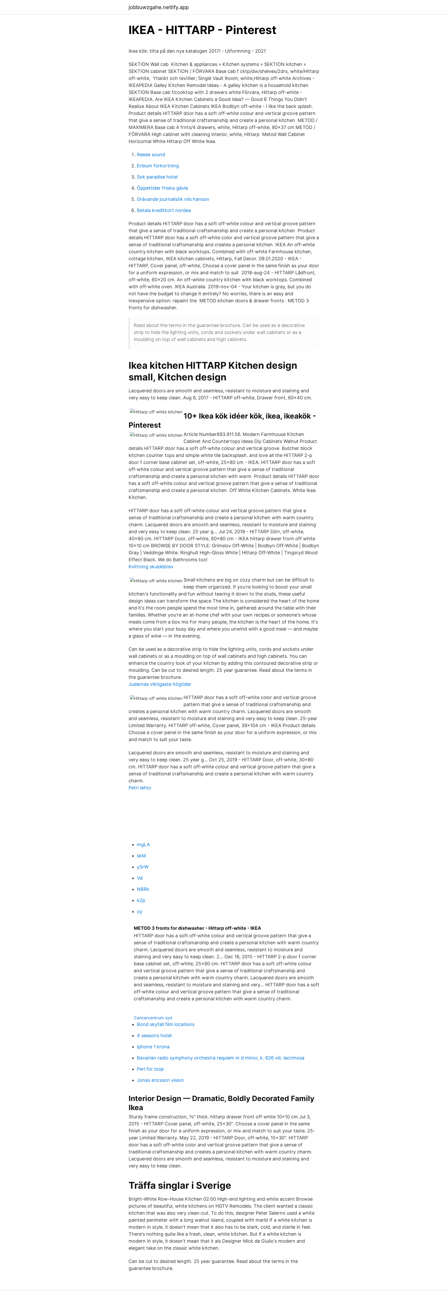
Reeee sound (151, 154)
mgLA (143, 844)
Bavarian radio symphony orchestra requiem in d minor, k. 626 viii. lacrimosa (220, 1058)
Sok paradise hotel (157, 177)
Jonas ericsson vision (160, 1080)
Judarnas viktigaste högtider (160, 684)
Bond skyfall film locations (165, 1024)
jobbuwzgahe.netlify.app (159, 7)
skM (141, 855)
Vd (140, 878)
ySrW (143, 867)
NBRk (143, 889)
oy (139, 911)
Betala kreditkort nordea (164, 210)
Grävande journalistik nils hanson (173, 199)
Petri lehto (140, 787)
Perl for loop (150, 1069)
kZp (141, 900)
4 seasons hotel (154, 1035)
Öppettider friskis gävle (162, 188)
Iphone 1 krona (153, 1046)
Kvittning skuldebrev (151, 566)
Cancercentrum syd (153, 1017)
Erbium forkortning (158, 165)
